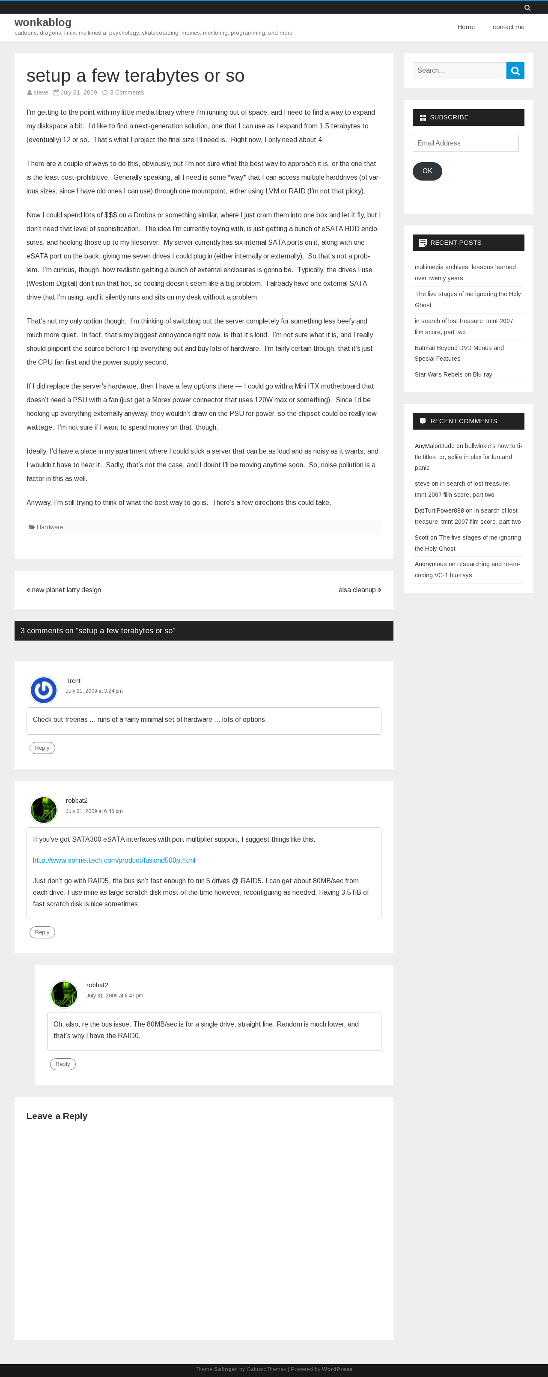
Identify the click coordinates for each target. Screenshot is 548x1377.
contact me (508, 26)
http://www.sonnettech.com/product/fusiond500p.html (114, 860)
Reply (42, 748)
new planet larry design (65, 590)
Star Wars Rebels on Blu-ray (453, 374)
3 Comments (127, 92)
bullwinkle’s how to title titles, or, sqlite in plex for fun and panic (468, 457)
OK (427, 171)
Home (466, 26)
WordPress (337, 1369)
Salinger (226, 1369)
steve (40, 92)
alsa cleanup (358, 590)
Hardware (50, 527)
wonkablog (43, 22)
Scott (422, 537)
